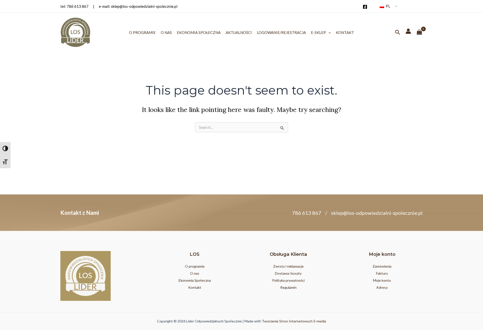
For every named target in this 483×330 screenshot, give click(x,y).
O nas (166, 32)
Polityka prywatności (288, 280)
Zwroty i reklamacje (288, 266)
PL (387, 6)
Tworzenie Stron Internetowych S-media (294, 321)
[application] (328, 32)
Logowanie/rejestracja (281, 32)
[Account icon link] (408, 31)
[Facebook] (365, 7)
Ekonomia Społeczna (199, 32)
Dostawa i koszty (288, 273)
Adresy (382, 287)
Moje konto (382, 280)
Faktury (382, 273)
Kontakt (345, 32)
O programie (142, 32)
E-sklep (318, 32)
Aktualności (239, 32)
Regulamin (288, 287)
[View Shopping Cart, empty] (419, 32)
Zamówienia (382, 266)
